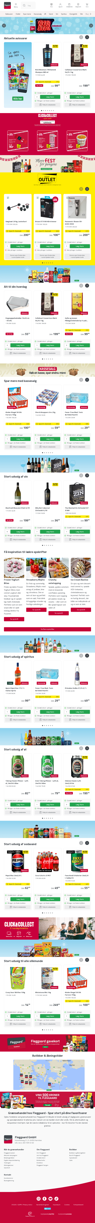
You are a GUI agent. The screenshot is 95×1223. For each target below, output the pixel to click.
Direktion (40, 1163)
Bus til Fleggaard (74, 1155)
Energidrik (73, 14)
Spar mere (27, 14)
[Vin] (47, 463)
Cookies (67, 1204)
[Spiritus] (47, 644)
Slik (81, 14)
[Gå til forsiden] (7, 5)
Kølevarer (9, 14)
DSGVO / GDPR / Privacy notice (22, 1204)
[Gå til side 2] (45, 31)
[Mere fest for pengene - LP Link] (47, 163)
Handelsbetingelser (42, 1204)
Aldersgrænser (8, 1165)
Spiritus (64, 14)
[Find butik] (47, 1075)
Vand (51, 14)
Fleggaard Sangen (42, 1165)
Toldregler (7, 1163)
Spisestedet (73, 1158)
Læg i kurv (50, 97)
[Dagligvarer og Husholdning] (47, 274)
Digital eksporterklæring (12, 1160)
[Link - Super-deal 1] (17, 140)
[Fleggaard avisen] (18, 75)
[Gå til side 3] (47, 31)
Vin (57, 14)
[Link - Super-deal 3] (77, 140)
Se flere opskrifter (47, 629)
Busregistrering (9, 1180)
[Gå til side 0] (42, 109)
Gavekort (7, 1168)
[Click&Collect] (47, 928)
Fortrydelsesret (78, 1204)
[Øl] (47, 736)
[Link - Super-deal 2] (47, 140)
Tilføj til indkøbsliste (49, 105)
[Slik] (47, 948)
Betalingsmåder (9, 1158)
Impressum (56, 1204)
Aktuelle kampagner (10, 1155)
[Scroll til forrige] (4, 26)
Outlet (18, 14)
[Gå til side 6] (53, 109)
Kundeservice (8, 1178)
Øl (45, 14)
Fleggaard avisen (9, 1153)
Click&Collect (41, 1158)
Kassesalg (37, 14)
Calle (70, 1160)
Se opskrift (14, 619)
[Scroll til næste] (89, 14)
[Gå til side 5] (51, 31)
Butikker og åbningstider (77, 1153)
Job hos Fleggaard (42, 1155)
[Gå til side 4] (49, 31)
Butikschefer (41, 1160)
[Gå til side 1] (43, 31)
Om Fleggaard (41, 1153)
